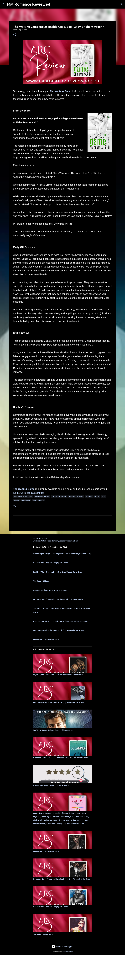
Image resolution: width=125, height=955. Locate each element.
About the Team (40, 539)
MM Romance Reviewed (28, 4)
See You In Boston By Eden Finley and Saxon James (53, 730)
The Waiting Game (60, 91)
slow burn (25, 500)
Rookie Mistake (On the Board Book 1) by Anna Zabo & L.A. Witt (58, 630)
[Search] (121, 4)
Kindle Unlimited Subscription (28, 493)
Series (16, 500)
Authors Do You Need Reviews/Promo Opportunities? (55, 541)
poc (103, 496)
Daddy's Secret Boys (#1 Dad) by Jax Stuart (50, 563)
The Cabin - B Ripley (41, 581)
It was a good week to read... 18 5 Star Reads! (51, 785)
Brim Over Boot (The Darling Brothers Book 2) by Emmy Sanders (58, 599)
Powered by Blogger (64, 946)
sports (41, 500)
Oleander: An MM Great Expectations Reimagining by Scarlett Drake (60, 621)
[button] (14, 34)
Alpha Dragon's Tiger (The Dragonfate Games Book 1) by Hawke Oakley (62, 554)
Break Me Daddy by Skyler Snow (46, 639)
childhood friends (59, 496)
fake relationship (76, 496)
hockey (89, 496)
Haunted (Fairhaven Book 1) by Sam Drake (50, 590)
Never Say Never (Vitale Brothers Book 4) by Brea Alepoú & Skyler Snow (61, 879)
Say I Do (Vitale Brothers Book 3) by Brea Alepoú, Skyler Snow (58, 572)
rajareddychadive (68, 951)
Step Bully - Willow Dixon (43, 934)
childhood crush (42, 496)
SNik (34, 500)
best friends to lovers (23, 496)
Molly (96, 496)
